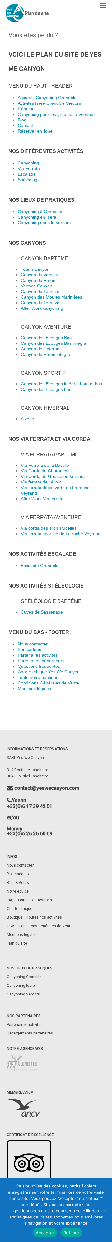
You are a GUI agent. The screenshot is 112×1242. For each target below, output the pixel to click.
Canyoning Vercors (23, 994)
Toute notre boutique (38, 677)
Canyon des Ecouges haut (47, 389)
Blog (22, 119)
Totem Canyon (35, 269)
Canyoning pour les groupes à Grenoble (57, 114)
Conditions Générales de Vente (48, 682)
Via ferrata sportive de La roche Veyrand (60, 533)
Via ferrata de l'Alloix (41, 481)
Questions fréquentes (39, 666)
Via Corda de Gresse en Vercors (53, 476)
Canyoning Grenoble (24, 977)
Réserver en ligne (35, 131)
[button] (103, 5)
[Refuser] (104, 1210)
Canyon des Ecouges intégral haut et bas (61, 383)
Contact (25, 125)
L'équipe (26, 108)
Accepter (45, 1232)
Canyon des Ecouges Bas (46, 337)
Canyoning (28, 162)
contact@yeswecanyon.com (46, 788)
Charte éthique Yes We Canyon (49, 671)
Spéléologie (29, 179)
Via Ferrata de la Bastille (45, 465)
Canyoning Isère (21, 985)
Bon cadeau (29, 649)
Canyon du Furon (38, 280)
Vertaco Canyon (36, 285)
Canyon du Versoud (40, 274)
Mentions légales (34, 688)
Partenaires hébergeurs (41, 660)
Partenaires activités (38, 655)
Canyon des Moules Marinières (51, 297)
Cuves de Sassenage (42, 612)
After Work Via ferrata (42, 498)
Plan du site (17, 943)
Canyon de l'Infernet (41, 348)
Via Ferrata (29, 168)
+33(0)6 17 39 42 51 (29, 806)
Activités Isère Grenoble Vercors (49, 103)
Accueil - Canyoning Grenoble (47, 97)
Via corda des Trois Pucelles (49, 528)
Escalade (27, 174)
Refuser (71, 1232)
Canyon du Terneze (40, 291)
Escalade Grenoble (39, 565)
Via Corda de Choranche (45, 470)
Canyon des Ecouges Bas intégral (54, 343)
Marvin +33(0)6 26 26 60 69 (29, 831)
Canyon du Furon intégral (46, 354)
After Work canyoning (42, 308)
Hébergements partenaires (30, 1033)
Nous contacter (33, 643)
